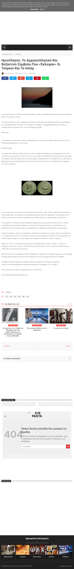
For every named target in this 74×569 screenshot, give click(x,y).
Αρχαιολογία (8, 557)
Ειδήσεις (66, 557)
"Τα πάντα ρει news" (21, 566)
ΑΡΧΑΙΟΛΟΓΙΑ (13, 325)
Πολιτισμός (37, 557)
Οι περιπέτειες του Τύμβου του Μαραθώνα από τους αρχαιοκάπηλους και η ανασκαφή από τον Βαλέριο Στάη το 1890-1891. (13, 332)
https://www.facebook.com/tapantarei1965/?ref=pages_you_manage (55, 405)
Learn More (34, 9)
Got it (42, 9)
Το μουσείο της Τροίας (61, 328)
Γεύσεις (51, 557)
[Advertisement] (37, 30)
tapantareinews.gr (66, 566)
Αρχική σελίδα (9, 54)
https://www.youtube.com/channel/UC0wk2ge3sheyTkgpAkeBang (18, 405)
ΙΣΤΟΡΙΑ (18, 54)
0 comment (32, 73)
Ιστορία (22, 557)
